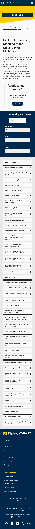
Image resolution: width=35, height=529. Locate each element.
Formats (7, 147)
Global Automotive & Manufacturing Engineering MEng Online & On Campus (15, 318)
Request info (17, 104)
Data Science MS (9, 272)
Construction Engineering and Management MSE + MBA (12, 266)
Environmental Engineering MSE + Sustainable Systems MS (14, 311)
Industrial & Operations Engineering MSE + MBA (16, 337)
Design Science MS (10, 277)
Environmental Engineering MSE (13, 305)
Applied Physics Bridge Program (13, 167)
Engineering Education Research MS (14, 300)
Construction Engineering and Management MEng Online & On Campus (16, 252)
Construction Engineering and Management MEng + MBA (12, 245)
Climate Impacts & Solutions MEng (14, 220)
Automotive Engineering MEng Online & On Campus (15, 173)
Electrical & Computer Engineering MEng (16, 282)
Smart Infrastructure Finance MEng (14, 406)
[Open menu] (32, 3)
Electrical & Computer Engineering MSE (15, 288)
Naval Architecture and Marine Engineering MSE (13, 387)
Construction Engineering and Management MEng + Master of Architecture (13, 237)
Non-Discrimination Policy (22, 514)
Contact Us (17, 501)
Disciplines (8, 126)
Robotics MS (8, 401)
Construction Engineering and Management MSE (12, 259)
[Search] (24, 120)
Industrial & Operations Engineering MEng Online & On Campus (16, 325)
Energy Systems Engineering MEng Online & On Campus (16, 294)
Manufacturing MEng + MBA (12, 350)
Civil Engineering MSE (10, 208)
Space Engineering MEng (11, 411)
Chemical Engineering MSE (12, 196)
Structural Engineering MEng (12, 416)
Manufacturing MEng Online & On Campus (14, 356)
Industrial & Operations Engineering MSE (16, 331)
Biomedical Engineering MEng (13, 180)
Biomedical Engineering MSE (12, 190)
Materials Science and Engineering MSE (15, 362)
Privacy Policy (9, 514)
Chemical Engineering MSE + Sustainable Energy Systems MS (16, 201)
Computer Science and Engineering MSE (16, 230)
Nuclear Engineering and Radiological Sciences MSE (15, 394)
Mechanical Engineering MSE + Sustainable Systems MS (13, 381)
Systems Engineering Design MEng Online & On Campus (16, 422)
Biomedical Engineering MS (12, 185)
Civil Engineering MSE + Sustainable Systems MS (14, 214)
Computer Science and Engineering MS (15, 225)
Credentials (8, 137)
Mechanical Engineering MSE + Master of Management (16, 374)
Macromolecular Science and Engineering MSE (16, 344)
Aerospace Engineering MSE (12, 162)
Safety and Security (18, 517)
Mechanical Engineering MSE (12, 368)
